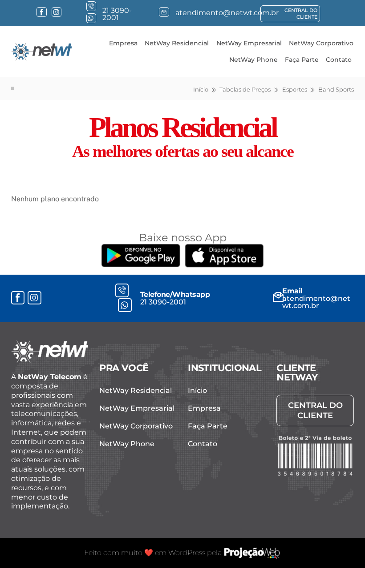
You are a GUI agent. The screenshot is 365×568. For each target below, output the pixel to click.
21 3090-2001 (163, 302)
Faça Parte (302, 60)
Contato (339, 60)
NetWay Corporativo (321, 43)
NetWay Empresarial (249, 43)
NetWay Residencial (177, 43)
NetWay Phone (253, 60)
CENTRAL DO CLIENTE (300, 13)
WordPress (186, 552)
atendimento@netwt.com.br (316, 302)
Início (197, 390)
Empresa (123, 43)
